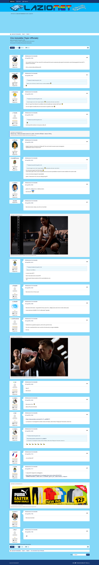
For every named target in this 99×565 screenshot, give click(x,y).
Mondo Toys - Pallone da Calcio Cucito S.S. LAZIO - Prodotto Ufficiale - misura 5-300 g (31, 133)
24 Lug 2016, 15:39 (29, 58)
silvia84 (15, 301)
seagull (15, 452)
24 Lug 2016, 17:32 (29, 513)
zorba (15, 260)
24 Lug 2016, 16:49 (29, 431)
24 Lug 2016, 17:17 (29, 468)
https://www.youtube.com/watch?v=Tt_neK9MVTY (38, 419)
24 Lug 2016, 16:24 (29, 287)
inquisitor (15, 56)
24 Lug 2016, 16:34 (29, 384)
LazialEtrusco (15, 158)
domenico (15, 92)
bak (15, 413)
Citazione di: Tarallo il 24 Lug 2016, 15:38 (34, 80)
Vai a (71, 554)
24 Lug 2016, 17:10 (29, 454)
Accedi (26, 13)
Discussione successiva (26, 42)
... (24, 47)
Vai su (12, 546)
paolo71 (15, 511)
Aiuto (74, 562)
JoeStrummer (15, 318)
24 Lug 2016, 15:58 (29, 203)
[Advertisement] (49, 24)
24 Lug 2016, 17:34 (29, 531)
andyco (15, 398)
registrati (31, 13)
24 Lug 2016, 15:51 (29, 160)
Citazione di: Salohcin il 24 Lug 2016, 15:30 (35, 267)
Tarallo (15, 113)
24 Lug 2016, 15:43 (29, 115)
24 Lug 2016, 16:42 (29, 400)
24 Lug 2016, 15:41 (29, 75)
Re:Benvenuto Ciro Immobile (31, 56)
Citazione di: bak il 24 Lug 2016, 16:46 (34, 435)
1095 (26, 47)
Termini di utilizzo (80, 562)
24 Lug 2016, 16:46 (29, 415)
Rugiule (15, 285)
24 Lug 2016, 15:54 (29, 184)
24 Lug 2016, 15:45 (29, 142)
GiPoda (15, 140)
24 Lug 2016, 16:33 (29, 320)
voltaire (15, 182)
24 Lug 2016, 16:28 (29, 303)
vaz (15, 382)
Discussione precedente (15, 42)
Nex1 (15, 529)
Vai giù (12, 47)
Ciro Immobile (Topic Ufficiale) (24, 38)
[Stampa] (88, 48)
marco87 (15, 73)
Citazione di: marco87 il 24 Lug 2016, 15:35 (35, 98)
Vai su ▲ (88, 562)
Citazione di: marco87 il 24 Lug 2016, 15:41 (35, 119)
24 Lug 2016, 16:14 (29, 262)
